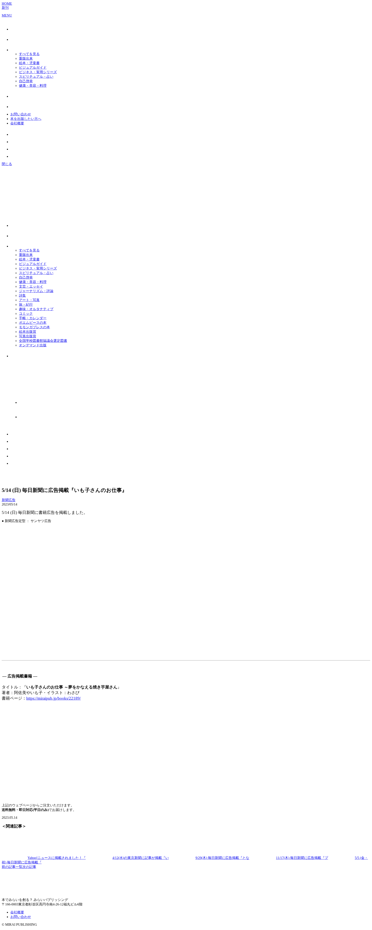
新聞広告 (9, 500)
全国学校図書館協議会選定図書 (43, 341)
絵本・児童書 (29, 63)
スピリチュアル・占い (36, 76)
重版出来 (26, 58)
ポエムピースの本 (32, 322)
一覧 (19, 867)
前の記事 (9, 867)
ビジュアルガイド (32, 67)
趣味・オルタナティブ (36, 309)
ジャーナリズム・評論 (36, 291)
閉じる (7, 164)
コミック (26, 313)
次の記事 (29, 867)
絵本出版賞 (27, 331)
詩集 (22, 295)
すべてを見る (29, 54)
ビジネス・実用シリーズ (38, 72)
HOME (7, 3)
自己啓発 (26, 81)
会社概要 (17, 123)
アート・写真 (29, 300)
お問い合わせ (20, 114)
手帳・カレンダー (32, 318)
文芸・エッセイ (31, 286)
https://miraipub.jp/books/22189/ (53, 698)
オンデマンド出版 (32, 345)
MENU (7, 15)
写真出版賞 (27, 336)
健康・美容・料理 (32, 85)
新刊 (5, 7)
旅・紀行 (26, 304)
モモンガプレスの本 (34, 327)
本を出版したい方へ (25, 119)
